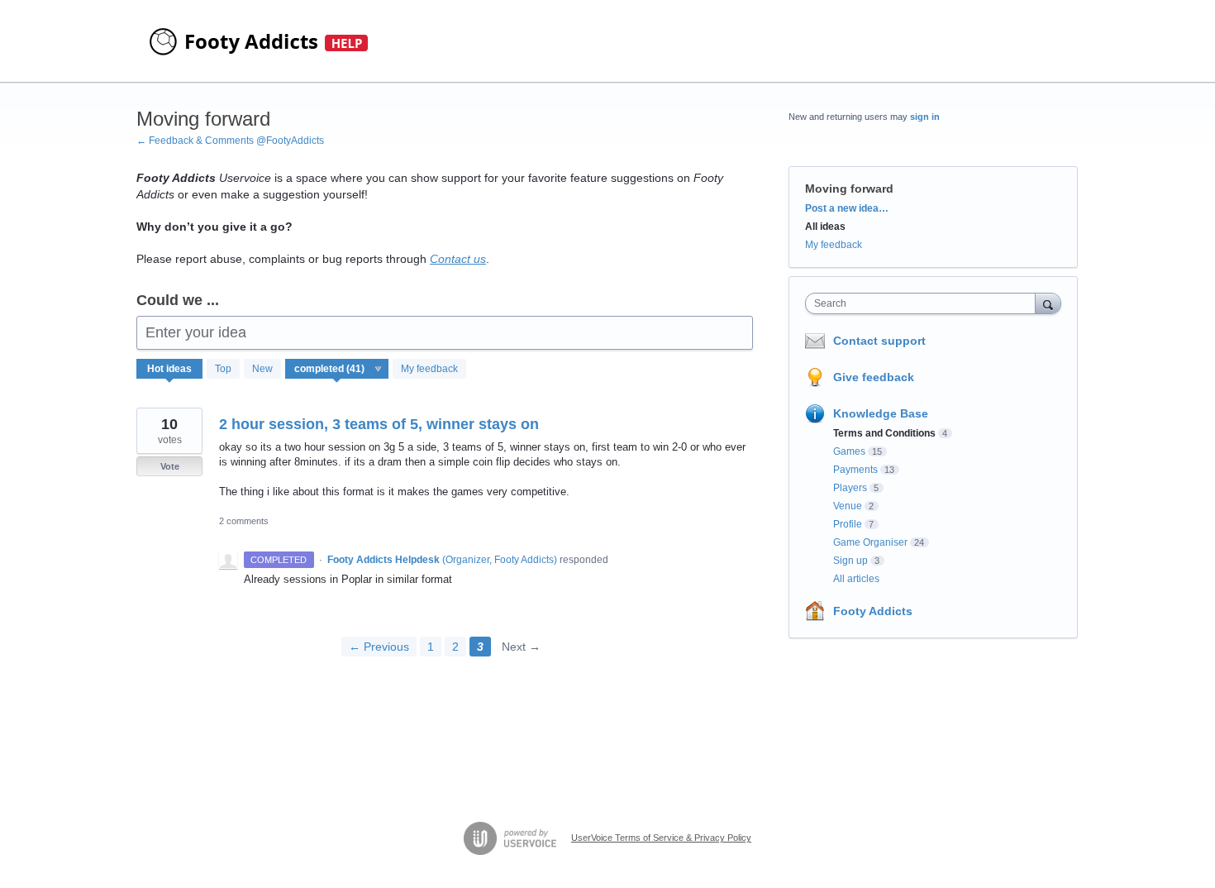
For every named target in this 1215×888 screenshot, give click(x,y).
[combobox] (924, 303)
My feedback (429, 369)
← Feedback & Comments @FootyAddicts (230, 140)
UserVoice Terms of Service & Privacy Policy (661, 838)
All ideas (825, 226)
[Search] (1048, 303)
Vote (169, 466)
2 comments (244, 521)
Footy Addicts (872, 611)
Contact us (458, 258)
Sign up (850, 560)
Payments (855, 469)
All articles (856, 579)
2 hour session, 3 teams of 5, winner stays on (379, 424)
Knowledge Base (880, 413)
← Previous (379, 646)
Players (850, 488)
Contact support (879, 340)
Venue (847, 506)
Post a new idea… (847, 208)
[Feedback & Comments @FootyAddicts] (260, 41)
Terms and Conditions (884, 433)
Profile (847, 524)
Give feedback (873, 377)
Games (849, 451)
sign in (925, 117)
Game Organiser (870, 542)
